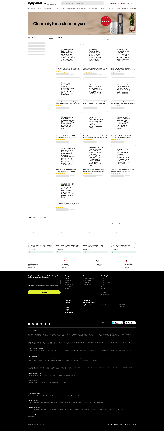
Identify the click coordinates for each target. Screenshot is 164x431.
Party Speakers (68, 286)
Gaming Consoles (91, 350)
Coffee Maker (61, 367)
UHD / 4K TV (51, 350)
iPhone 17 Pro (104, 280)
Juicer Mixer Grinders (121, 367)
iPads (35, 389)
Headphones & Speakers (114, 8)
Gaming (67, 288)
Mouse (29, 402)
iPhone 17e (103, 284)
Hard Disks (100, 402)
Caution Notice (122, 304)
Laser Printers (93, 409)
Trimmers (30, 382)
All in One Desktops (63, 409)
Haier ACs (119, 333)
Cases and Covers (77, 395)
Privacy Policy (122, 306)
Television (67, 278)
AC (101, 286)
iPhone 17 (103, 278)
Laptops (67, 282)
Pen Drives (88, 402)
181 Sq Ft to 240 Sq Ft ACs (96, 335)
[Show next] (135, 256)
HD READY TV (105, 342)
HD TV (98, 342)
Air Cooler (103, 288)
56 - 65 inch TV (51, 344)
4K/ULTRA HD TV (82, 342)
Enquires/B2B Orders (87, 284)
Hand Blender (93, 367)
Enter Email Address (35, 282)
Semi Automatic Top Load (94, 359)
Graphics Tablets (43, 389)
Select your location (51, 4)
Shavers (37, 382)
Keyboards (36, 402)
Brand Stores (125, 8)
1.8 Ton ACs (83, 334)
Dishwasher (53, 360)
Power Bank (67, 395)
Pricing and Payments (106, 300)
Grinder (131, 367)
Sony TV (58, 342)
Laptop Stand (72, 402)
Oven (42, 368)
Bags (57, 402)
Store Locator (113, 3)
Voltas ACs (37, 333)
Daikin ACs (45, 333)
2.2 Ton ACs (98, 334)
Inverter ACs (57, 335)
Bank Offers (103, 304)
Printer (76, 409)
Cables (54, 395)
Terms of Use (122, 302)
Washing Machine (105, 294)
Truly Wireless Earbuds (33, 375)
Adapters (60, 395)
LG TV (51, 342)
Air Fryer (85, 367)
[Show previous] (133, 256)
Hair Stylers (44, 382)
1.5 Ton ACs (74, 334)
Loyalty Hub (133, 8)
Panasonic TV (65, 342)
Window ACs (38, 334)
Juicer (112, 367)
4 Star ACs (30, 335)
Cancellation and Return (88, 278)
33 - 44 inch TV (124, 342)
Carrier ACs (85, 333)
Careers (67, 302)
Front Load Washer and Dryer (35, 360)
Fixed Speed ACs (47, 335)
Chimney (47, 367)
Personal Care (103, 8)
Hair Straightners (53, 382)
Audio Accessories (80, 350)
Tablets (30, 389)
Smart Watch (31, 416)
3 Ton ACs (114, 334)
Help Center (122, 3)
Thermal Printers (113, 409)
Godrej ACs (67, 333)
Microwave (36, 368)
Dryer (46, 360)
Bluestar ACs (59, 333)
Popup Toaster (49, 368)
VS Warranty (86, 282)
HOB (108, 367)
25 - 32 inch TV (115, 342)
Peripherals (80, 402)
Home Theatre (121, 350)
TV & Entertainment (92, 8)
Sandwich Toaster (60, 368)
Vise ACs (30, 333)
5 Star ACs (38, 335)
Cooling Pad (63, 402)
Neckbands (44, 375)
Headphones (53, 375)
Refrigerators (61, 360)
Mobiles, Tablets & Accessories (45, 8)
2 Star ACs (121, 334)
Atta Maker (30, 367)
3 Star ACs (129, 334)
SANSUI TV (31, 342)
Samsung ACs (111, 333)
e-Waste (67, 305)
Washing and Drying (66, 359)
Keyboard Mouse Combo (47, 402)
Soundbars (113, 350)
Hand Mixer (101, 367)
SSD (94, 402)
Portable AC (56, 359)
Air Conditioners (31, 8)
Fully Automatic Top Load (79, 359)
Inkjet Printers (84, 409)
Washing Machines (69, 284)
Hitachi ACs (93, 333)
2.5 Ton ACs (106, 334)
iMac (71, 409)
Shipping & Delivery (89, 302)
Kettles (30, 368)
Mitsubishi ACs (76, 333)
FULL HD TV (91, 342)
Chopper (53, 367)
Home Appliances (71, 8)
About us (68, 300)
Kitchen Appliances (81, 8)
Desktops (54, 409)
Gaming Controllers (103, 350)
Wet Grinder (70, 368)
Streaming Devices (69, 350)
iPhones (39, 395)
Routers (122, 409)
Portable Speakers (70, 375)
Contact (67, 307)
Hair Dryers (63, 382)
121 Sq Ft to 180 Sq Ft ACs (80, 335)
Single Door (69, 360)
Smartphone (68, 280)
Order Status (69, 312)
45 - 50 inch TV (32, 344)
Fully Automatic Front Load (110, 359)
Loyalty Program (87, 280)
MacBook (36, 409)
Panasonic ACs (102, 333)
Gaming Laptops (45, 409)
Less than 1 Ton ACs (48, 334)
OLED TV (73, 342)
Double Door (77, 360)
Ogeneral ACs (128, 333)
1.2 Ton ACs (66, 334)
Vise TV (38, 342)
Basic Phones (46, 395)
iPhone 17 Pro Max (105, 282)
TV (101, 290)
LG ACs (52, 333)
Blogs (67, 309)
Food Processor (77, 367)
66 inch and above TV (62, 344)
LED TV (30, 350)
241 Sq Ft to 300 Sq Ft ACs (112, 335)
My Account (87, 305)
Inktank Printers (103, 409)
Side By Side (94, 360)
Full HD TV (59, 350)
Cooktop (69, 367)
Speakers (129, 350)
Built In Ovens (39, 367)
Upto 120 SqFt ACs (66, 335)
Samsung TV (45, 342)
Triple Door (85, 360)
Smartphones (31, 395)
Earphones (60, 375)
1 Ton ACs (58, 334)
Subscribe (44, 292)
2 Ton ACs (90, 334)
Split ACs (30, 334)
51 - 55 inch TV (41, 344)
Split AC (40, 359)
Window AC (47, 359)
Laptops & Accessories (59, 8)
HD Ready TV (37, 350)
